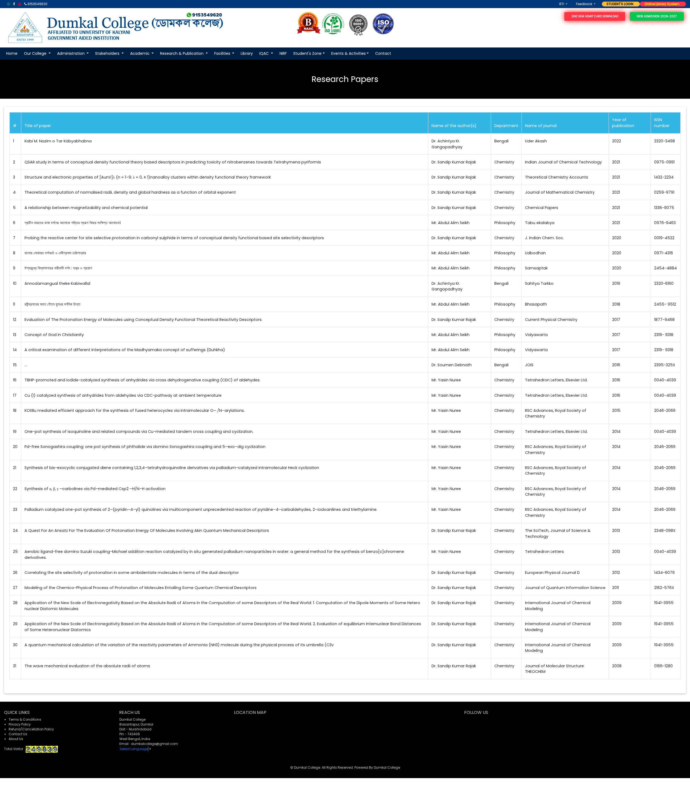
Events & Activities (348, 53)
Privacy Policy (20, 724)
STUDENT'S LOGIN (618, 4)
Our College (35, 53)
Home (12, 53)
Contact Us (18, 734)
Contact (383, 53)
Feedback (584, 4)
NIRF (283, 53)
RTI (562, 4)
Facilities (222, 53)
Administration (71, 53)
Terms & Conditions (25, 719)
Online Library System (660, 4)
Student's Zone (307, 53)
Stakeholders (107, 53)
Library (247, 53)
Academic (140, 53)
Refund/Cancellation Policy (31, 729)
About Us (16, 739)
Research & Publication (182, 53)
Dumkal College (387, 767)
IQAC (264, 53)
